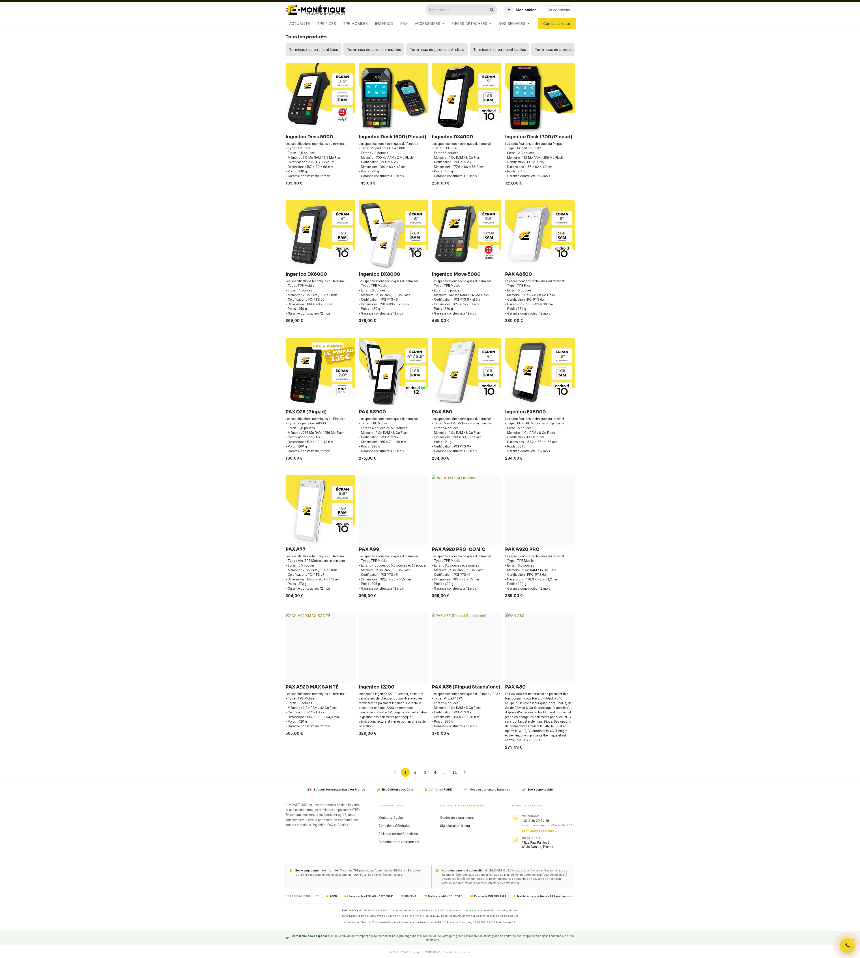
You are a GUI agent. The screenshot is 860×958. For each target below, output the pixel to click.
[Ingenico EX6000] (540, 373)
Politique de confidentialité (398, 834)
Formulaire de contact (538, 830)
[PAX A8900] (393, 373)
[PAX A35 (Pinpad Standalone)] (466, 648)
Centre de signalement (457, 817)
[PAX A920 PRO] (540, 510)
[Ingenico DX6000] (320, 235)
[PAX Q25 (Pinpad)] (320, 373)
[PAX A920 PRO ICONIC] (466, 510)
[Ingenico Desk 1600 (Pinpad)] (393, 98)
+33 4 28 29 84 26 (535, 821)
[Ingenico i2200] (393, 648)
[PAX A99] (393, 510)
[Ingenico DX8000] (393, 235)
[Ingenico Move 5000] (466, 235)
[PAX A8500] (540, 235)
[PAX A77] (320, 510)
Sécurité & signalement (462, 805)
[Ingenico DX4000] (466, 98)
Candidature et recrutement (398, 842)
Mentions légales (391, 817)
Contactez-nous (557, 23)
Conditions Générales (394, 826)
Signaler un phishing (455, 826)
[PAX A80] (540, 648)
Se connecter (559, 10)
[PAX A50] (466, 373)
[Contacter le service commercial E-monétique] (847, 945)
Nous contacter (527, 805)
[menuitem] (300, 23)
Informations (391, 805)
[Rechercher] (491, 9)
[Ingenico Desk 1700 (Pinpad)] (540, 98)
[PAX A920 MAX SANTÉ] (320, 648)
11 (454, 772)
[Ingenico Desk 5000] (320, 98)
